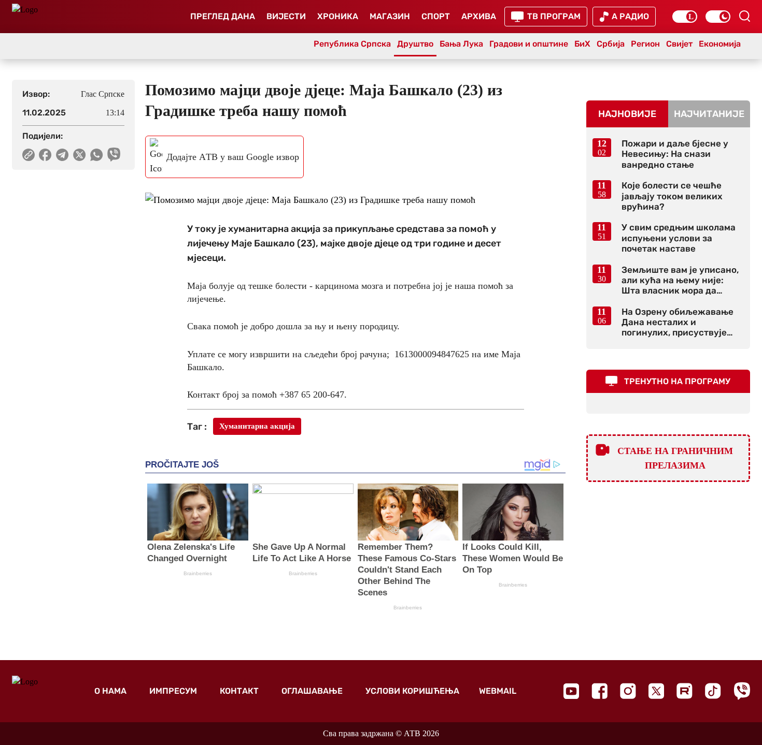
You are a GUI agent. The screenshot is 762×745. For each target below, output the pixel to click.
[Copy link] (28, 155)
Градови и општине (528, 44)
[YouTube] (571, 691)
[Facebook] (599, 691)
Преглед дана (222, 16)
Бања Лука (461, 44)
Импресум (173, 691)
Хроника (337, 16)
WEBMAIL (497, 691)
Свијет (679, 44)
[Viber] (741, 691)
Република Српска (352, 44)
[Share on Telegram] (62, 155)
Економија (720, 44)
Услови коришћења (412, 691)
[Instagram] (628, 691)
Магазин (390, 16)
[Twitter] (656, 691)
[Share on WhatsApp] (96, 155)
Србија (611, 44)
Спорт (435, 16)
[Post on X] (79, 155)
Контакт (239, 691)
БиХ (582, 44)
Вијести (286, 16)
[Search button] (744, 16)
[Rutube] (684, 691)
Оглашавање (312, 691)
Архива (478, 16)
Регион (645, 44)
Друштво (415, 44)
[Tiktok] (713, 691)
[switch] (684, 16)
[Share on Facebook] (45, 155)
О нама (110, 691)
